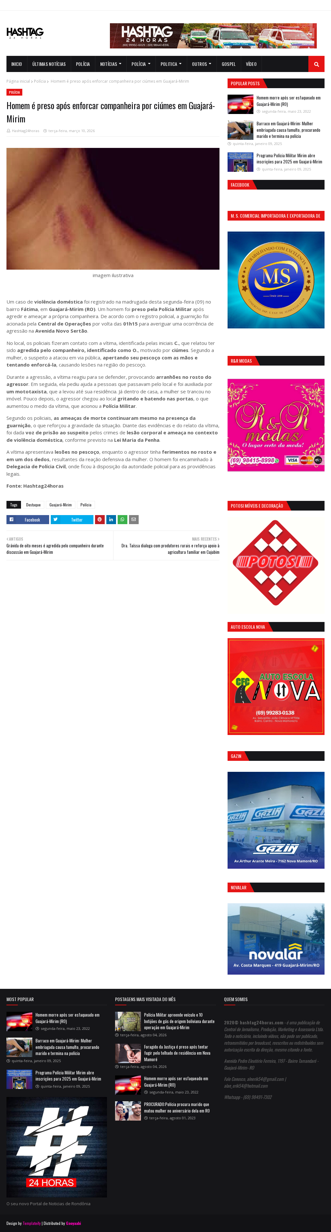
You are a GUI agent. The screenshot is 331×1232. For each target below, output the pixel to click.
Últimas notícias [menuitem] (49, 63)
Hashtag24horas (25, 130)
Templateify (32, 1223)
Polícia (40, 81)
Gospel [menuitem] (229, 63)
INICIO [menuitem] (16, 63)
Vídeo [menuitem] (251, 63)
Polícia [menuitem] (83, 63)
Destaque (33, 504)
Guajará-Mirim (60, 504)
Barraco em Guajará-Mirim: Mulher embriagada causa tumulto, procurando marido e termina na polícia (288, 129)
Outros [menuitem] (199, 63)
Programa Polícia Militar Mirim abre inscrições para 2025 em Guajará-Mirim (289, 158)
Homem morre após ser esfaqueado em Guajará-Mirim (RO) (289, 100)
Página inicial (18, 81)
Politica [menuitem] (169, 63)
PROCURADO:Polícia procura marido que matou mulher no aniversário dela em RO (177, 1107)
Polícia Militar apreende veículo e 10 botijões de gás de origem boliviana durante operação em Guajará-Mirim (179, 1020)
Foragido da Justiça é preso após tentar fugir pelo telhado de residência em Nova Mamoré (177, 1052)
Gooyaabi (73, 1223)
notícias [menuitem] (108, 63)
